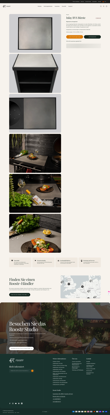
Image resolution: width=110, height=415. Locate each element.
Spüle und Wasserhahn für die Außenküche (60, 374)
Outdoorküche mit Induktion (59, 371)
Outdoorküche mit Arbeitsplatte (60, 382)
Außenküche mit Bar (57, 378)
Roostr (67, 14)
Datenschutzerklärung (11, 412)
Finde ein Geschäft (90, 368)
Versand (18, 412)
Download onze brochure (90, 373)
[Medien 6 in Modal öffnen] (35, 233)
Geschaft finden (88, 1)
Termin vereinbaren (76, 1)
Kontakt (99, 1)
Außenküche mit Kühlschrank (59, 376)
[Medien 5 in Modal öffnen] (35, 193)
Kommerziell (89, 370)
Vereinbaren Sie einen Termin (90, 366)
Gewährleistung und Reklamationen (76, 364)
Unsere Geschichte (76, 361)
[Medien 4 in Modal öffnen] (35, 153)
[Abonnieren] (32, 371)
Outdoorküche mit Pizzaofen (59, 380)
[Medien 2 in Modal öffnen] (35, 73)
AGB (15, 412)
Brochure (82, 1)
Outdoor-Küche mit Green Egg (60, 365)
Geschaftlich (94, 1)
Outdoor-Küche (56, 361)
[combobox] (105, 1)
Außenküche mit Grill (57, 363)
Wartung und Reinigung (77, 370)
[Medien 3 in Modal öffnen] (35, 113)
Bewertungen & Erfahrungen (75, 367)
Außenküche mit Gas (57, 369)
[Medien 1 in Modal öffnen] (35, 33)
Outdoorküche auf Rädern (59, 384)
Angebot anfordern (90, 363)
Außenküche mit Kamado (58, 367)
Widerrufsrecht (5, 412)
